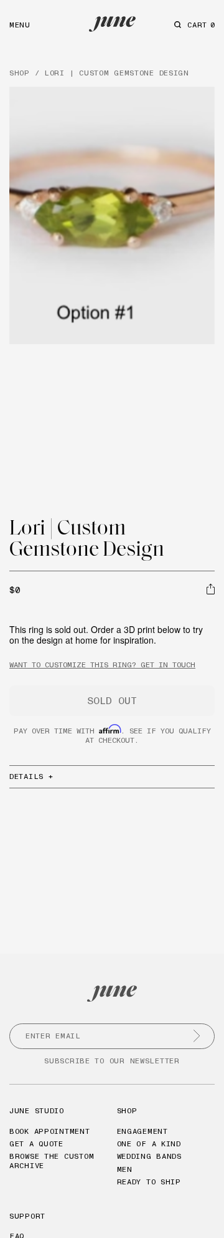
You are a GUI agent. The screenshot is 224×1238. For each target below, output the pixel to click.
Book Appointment (49, 1131)
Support (27, 1216)
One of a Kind (149, 1143)
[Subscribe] (196, 1036)
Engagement (142, 1131)
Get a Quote (36, 1143)
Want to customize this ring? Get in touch (102, 664)
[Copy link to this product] (211, 588)
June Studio (36, 1110)
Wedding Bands (149, 1156)
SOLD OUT (112, 700)
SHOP (19, 73)
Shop (127, 1110)
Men (125, 1169)
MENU (19, 25)
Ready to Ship (149, 1182)
